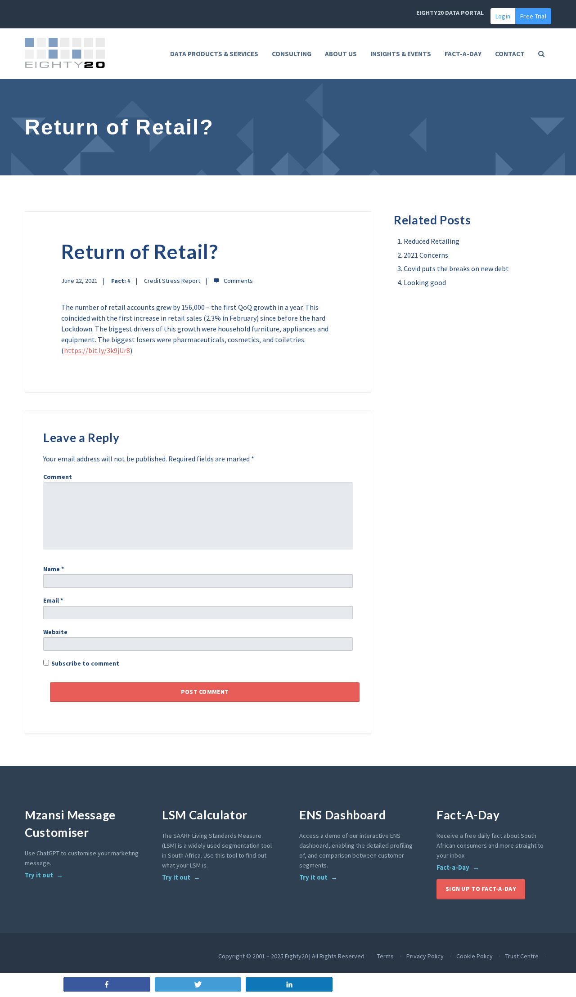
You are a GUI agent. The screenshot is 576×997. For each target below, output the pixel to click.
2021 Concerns (426, 254)
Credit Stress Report (172, 281)
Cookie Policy (474, 956)
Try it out (39, 875)
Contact (510, 53)
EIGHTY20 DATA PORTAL (450, 13)
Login (502, 16)
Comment (57, 477)
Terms (385, 956)
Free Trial (533, 16)
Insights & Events (400, 53)
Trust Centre (522, 956)
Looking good (425, 282)
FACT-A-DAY (463, 53)
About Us (341, 53)
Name (53, 569)
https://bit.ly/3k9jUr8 (97, 350)
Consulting (291, 53)
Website (55, 632)
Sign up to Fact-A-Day (481, 889)
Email (53, 600)
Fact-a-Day (452, 867)
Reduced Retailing (431, 241)
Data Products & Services (214, 53)
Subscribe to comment (85, 663)
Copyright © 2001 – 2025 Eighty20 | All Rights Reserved (291, 956)
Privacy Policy (425, 956)
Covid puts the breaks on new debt (456, 268)
